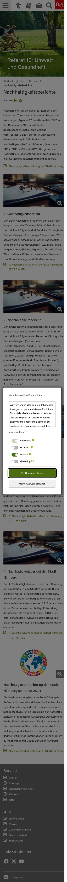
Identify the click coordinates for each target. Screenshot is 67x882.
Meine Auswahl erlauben (32, 483)
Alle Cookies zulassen (32, 473)
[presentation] (33, 441)
